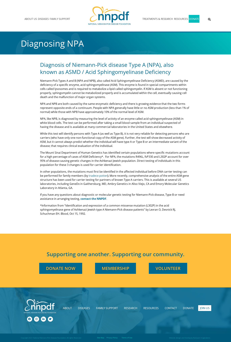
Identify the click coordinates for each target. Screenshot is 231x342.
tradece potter (98, 176)
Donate (194, 19)
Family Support (60, 19)
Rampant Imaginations (201, 338)
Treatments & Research (157, 19)
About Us (31, 19)
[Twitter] (50, 319)
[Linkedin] (43, 319)
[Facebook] (29, 319)
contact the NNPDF (93, 199)
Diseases (43, 19)
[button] (209, 19)
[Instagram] (36, 319)
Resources (181, 19)
